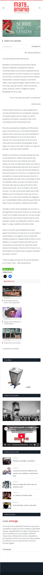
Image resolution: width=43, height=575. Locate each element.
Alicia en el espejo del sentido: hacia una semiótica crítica (25, 485)
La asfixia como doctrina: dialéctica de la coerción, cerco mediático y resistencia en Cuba (25, 473)
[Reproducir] (5, 445)
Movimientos (36, 46)
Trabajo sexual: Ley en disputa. (12, 343)
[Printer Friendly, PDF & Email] (8, 269)
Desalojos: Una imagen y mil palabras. (24, 461)
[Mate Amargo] (21, 7)
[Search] (39, 7)
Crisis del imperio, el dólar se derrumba (24, 505)
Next (38, 411)
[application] (21, 436)
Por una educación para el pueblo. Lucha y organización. (12, 301)
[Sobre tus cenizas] (21, 29)
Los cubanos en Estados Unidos (22, 495)
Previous (5, 411)
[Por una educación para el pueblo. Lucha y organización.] (12, 292)
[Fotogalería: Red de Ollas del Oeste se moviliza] (21, 411)
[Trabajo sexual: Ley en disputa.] (12, 334)
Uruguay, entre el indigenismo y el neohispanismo (12, 323)
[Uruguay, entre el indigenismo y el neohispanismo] (12, 313)
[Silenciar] (35, 445)
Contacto (7, 549)
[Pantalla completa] (38, 445)
